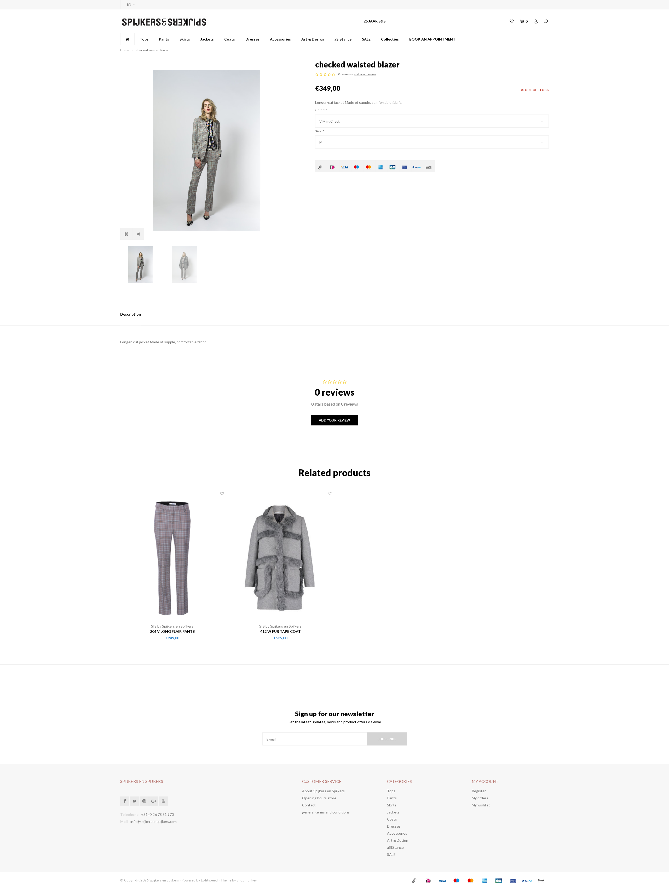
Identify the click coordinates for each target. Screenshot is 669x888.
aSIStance (342, 39)
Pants (164, 39)
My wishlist (481, 805)
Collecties (390, 39)
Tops (144, 39)
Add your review (334, 420)
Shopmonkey (247, 880)
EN (129, 4)
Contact (309, 805)
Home (124, 50)
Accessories (280, 39)
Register (479, 791)
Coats (229, 39)
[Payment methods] (321, 166)
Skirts (185, 39)
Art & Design (312, 39)
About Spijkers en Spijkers (323, 791)
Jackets (207, 39)
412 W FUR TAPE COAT (280, 631)
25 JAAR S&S (374, 21)
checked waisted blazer (152, 50)
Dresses (252, 39)
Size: (319, 131)
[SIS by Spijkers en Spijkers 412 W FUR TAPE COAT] (280, 557)
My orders (480, 798)
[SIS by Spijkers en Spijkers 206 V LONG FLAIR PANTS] (172, 557)
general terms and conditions (326, 812)
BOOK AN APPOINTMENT (432, 39)
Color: (320, 110)
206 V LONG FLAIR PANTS (172, 631)
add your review (365, 74)
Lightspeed (209, 880)
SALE (366, 39)
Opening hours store (319, 798)
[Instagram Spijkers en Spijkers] (144, 801)
